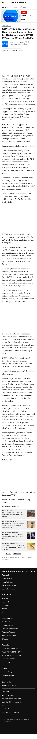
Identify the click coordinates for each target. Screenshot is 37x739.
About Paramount (8, 695)
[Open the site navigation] (6, 2)
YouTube (5, 598)
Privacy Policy (7, 672)
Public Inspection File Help (11, 655)
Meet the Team (7, 622)
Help (3, 705)
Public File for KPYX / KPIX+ (12, 652)
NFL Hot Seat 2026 (9, 585)
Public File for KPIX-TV (10, 648)
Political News (7, 578)
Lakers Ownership (8, 589)
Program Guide (7, 625)
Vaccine (8, 554)
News (15, 7)
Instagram (5, 605)
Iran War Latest (7, 582)
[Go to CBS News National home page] (18, 2)
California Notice (8, 675)
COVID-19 (17, 554)
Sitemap (5, 639)
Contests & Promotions (10, 629)
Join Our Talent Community (12, 702)
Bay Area (5, 7)
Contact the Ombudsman (11, 712)
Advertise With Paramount (11, 698)
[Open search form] (34, 2)
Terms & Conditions (9, 635)
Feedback (5, 709)
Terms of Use (6, 682)
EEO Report (6, 662)
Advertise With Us (8, 632)
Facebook (5, 602)
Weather (23, 7)
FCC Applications (8, 659)
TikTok (4, 609)
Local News (6, 26)
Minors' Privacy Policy (9, 685)
